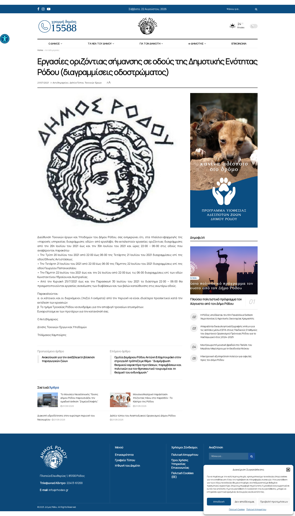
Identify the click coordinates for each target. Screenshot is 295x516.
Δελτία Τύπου (77, 82)
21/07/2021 (43, 82)
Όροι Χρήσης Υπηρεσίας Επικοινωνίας (180, 463)
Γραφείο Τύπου (125, 460)
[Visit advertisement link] (224, 160)
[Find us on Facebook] (38, 9)
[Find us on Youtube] (48, 9)
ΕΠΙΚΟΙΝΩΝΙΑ (239, 43)
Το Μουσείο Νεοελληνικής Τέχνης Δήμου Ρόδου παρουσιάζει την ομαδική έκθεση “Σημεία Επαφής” (79, 398)
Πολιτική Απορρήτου (256, 509)
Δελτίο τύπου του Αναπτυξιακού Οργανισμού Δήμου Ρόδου (143, 415)
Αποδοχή (218, 501)
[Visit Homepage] (147, 26)
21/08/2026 (68, 406)
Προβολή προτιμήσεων (274, 501)
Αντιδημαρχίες (52, 50)
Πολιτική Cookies (237, 509)
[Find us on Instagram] (43, 9)
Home (40, 50)
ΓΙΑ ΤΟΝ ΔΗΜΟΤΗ (150, 43)
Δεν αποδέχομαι (244, 501)
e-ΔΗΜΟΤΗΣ (195, 43)
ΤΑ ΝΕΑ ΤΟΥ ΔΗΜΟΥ (100, 43)
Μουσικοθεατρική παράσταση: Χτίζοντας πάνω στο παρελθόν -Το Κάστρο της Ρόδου (153, 398)
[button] (4, 38)
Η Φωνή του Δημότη (127, 465)
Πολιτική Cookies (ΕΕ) (182, 475)
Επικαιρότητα (124, 455)
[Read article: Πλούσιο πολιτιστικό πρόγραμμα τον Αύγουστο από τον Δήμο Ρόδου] (224, 270)
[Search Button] (255, 9)
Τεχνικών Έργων (93, 82)
